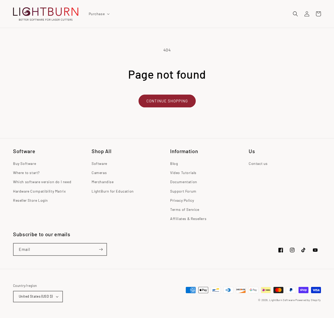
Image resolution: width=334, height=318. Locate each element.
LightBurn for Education (113, 191)
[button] (99, 13)
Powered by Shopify (308, 300)
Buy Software (24, 163)
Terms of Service (184, 209)
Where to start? (26, 172)
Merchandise (103, 182)
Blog (174, 163)
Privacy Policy (182, 200)
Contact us (258, 163)
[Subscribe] (100, 249)
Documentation (183, 182)
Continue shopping (167, 101)
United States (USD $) (35, 296)
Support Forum (183, 191)
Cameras (99, 172)
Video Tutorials (183, 172)
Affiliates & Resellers (188, 218)
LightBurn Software (282, 300)
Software (99, 163)
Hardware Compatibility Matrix (39, 191)
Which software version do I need (42, 182)
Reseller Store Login (30, 200)
